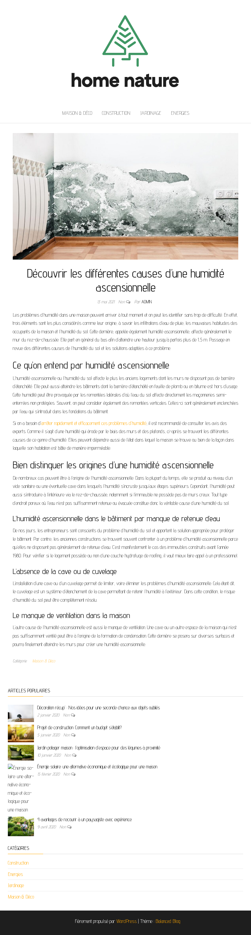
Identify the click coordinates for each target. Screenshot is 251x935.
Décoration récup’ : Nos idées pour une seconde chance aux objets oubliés (98, 707)
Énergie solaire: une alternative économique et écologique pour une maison (97, 766)
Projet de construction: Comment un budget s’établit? (79, 727)
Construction (116, 113)
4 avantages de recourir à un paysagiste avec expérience (84, 819)
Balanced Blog (168, 921)
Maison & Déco (77, 113)
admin (147, 301)
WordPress (126, 921)
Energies (180, 113)
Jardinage (150, 113)
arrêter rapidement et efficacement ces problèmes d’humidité (93, 423)
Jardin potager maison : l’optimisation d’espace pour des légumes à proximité (98, 747)
